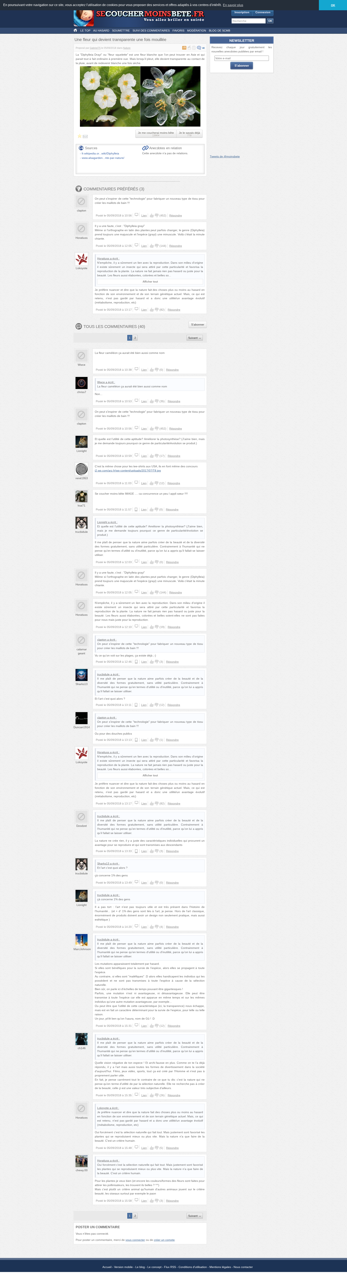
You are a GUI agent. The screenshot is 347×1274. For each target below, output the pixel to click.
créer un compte (164, 1239)
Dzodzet (81, 825)
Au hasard (101, 30)
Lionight (82, 450)
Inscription (242, 12)
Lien (144, 215)
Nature (127, 48)
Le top (85, 30)
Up (152, 215)
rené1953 (82, 478)
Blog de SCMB (219, 30)
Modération (196, 30)
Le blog (140, 1267)
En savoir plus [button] (233, 5)
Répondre (175, 215)
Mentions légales (220, 1267)
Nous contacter (243, 1267)
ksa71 (81, 505)
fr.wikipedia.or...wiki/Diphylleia (100, 153)
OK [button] (333, 5)
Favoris (178, 30)
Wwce (81, 364)
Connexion (262, 12)
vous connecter (135, 1239)
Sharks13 (82, 684)
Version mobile (123, 1267)
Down (157, 215)
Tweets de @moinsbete (225, 156)
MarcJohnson (82, 949)
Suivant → (194, 337)
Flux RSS (170, 1267)
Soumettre (121, 30)
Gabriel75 (95, 48)
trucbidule (81, 531)
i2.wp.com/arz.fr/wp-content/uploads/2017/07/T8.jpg (128, 470)
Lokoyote (81, 268)
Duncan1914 (81, 727)
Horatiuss (82, 237)
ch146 (82, 1048)
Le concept (154, 1267)
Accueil (106, 1267)
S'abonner (197, 324)
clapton (81, 210)
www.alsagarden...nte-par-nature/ (103, 157)
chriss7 (81, 392)
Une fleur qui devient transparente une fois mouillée (120, 39)
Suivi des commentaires (151, 30)
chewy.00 (82, 1170)
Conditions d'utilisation (193, 1267)
